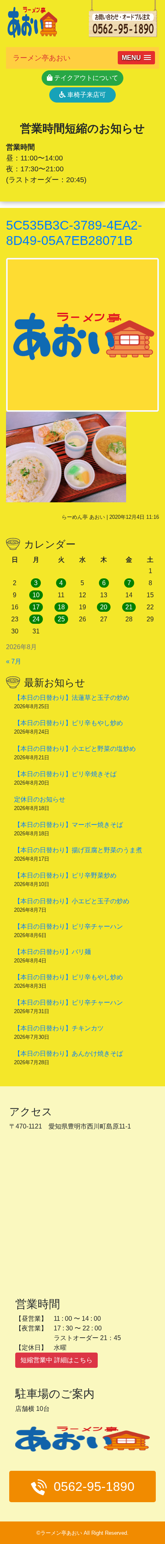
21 (129, 607)
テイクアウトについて (85, 77)
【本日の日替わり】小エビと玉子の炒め (71, 901)
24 (36, 619)
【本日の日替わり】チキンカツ (59, 1028)
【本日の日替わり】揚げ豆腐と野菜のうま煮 (78, 850)
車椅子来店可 (86, 94)
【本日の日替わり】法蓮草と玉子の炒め (71, 697)
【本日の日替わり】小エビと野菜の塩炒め (75, 748)
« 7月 (13, 661)
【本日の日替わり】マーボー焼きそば (68, 824)
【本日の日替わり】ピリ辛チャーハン (68, 926)
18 (61, 607)
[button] (136, 57)
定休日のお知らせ (39, 799)
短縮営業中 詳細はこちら (56, 1360)
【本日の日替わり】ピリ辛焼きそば (65, 774)
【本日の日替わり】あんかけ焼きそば (68, 1053)
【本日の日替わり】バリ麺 (52, 951)
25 (61, 619)
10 (36, 595)
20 (103, 607)
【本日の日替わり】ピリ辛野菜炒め (65, 875)
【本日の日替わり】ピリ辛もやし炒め (68, 723)
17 (36, 607)
